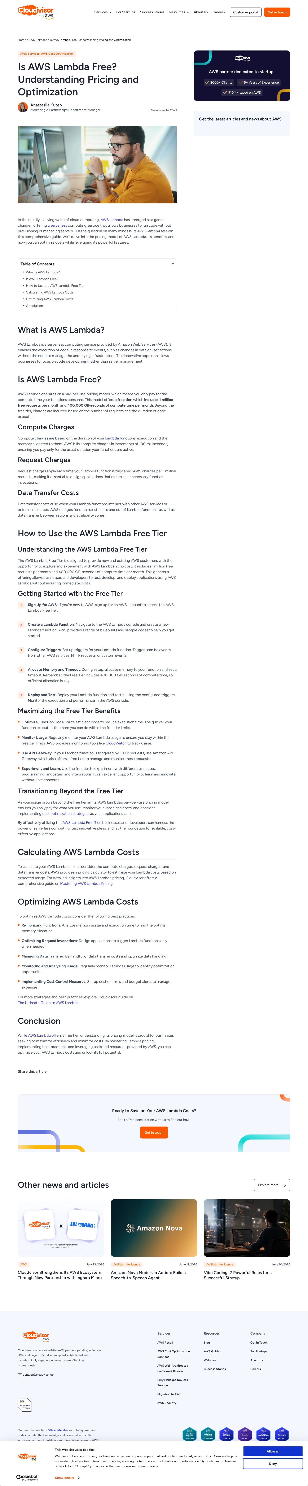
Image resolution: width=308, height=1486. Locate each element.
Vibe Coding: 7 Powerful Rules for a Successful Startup (238, 1275)
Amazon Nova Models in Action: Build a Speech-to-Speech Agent (148, 1275)
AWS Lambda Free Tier (81, 822)
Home (22, 39)
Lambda (112, 438)
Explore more (268, 1185)
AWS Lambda (112, 219)
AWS (23, 1264)
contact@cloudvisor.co (38, 1374)
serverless (58, 225)
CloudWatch (116, 743)
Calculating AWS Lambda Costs (50, 292)
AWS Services (37, 39)
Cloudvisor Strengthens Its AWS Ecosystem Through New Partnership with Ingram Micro (60, 1275)
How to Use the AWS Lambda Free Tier (55, 286)
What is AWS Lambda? (43, 272)
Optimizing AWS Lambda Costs (49, 299)
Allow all (273, 1451)
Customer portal (245, 12)
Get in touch (277, 12)
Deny (273, 1463)
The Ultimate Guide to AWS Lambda (48, 1002)
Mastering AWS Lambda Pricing (86, 883)
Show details (64, 1478)
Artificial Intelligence (126, 1264)
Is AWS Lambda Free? (42, 279)
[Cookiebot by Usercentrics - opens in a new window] (27, 1478)
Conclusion (34, 306)
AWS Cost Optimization (57, 53)
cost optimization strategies (65, 813)
